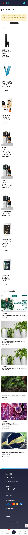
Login (25, 533)
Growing (5, 313)
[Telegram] (8, 489)
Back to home (14, 23)
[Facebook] (6, 489)
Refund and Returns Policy (12, 481)
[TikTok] (14, 489)
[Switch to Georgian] (26, 526)
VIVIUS (6, 90)
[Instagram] (11, 489)
